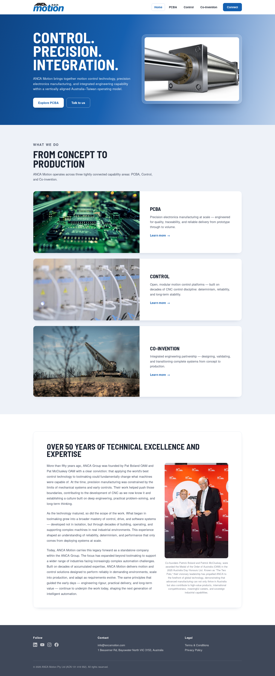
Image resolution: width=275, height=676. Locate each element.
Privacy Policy (193, 650)
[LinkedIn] (35, 645)
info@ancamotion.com (111, 645)
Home (158, 7)
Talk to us (78, 103)
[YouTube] (42, 645)
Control (189, 7)
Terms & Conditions (197, 645)
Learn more (160, 235)
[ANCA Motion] (48, 7)
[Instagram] (49, 645)
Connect (232, 7)
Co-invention (208, 7)
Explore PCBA (48, 103)
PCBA (173, 7)
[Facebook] (56, 645)
